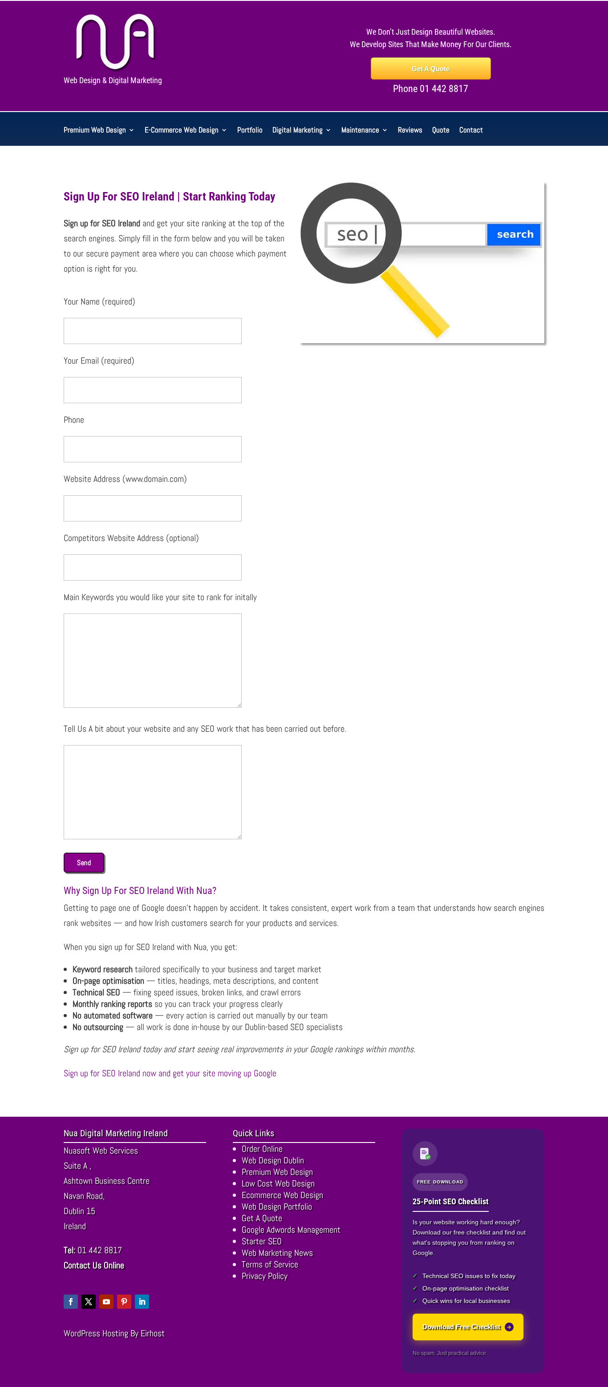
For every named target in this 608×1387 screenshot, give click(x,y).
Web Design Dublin (273, 1160)
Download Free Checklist (461, 1327)
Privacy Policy (265, 1276)
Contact (471, 131)
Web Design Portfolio (277, 1206)
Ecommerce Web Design (282, 1195)
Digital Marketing (297, 131)
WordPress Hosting (96, 1333)
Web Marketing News (277, 1253)
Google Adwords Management (291, 1229)
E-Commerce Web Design (182, 131)
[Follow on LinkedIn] (142, 1302)
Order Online (262, 1148)
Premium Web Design (95, 131)
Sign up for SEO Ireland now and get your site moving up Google (170, 1073)
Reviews (410, 131)
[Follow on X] (88, 1302)
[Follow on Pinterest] (124, 1302)
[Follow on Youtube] (106, 1302)
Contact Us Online (94, 1265)
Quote (441, 131)
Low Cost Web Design (278, 1183)
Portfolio (250, 131)
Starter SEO (262, 1241)
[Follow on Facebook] (71, 1302)
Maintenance (360, 131)
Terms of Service (270, 1264)
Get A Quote (431, 68)
